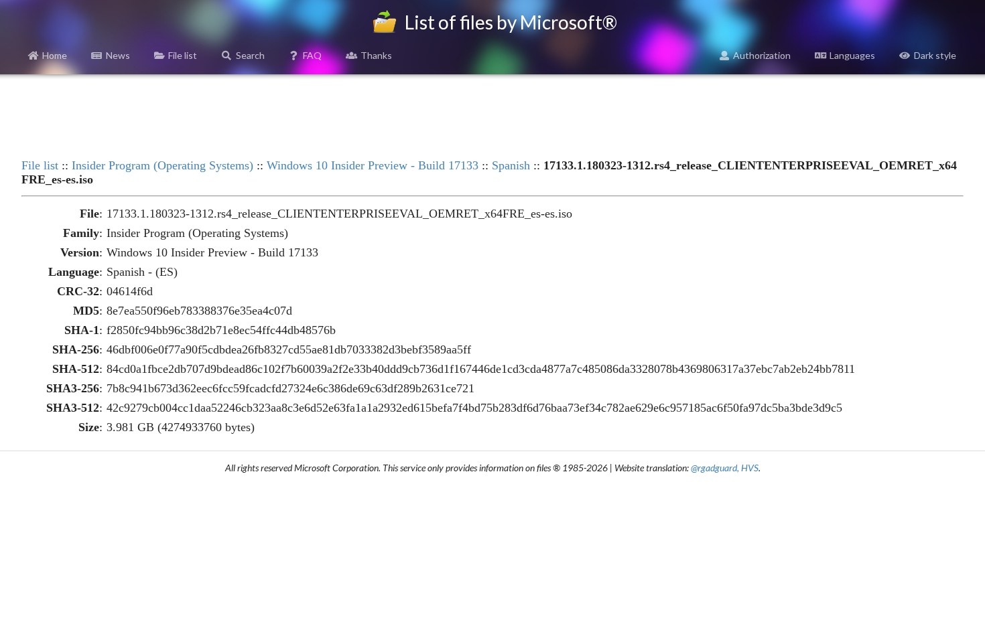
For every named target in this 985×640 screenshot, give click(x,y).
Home (54, 55)
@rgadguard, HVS (725, 467)
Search (250, 55)
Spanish (511, 165)
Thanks (376, 55)
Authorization (762, 55)
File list (182, 55)
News (118, 55)
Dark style (935, 55)
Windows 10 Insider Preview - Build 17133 (372, 165)
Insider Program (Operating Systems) (162, 165)
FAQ (312, 55)
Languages (852, 55)
